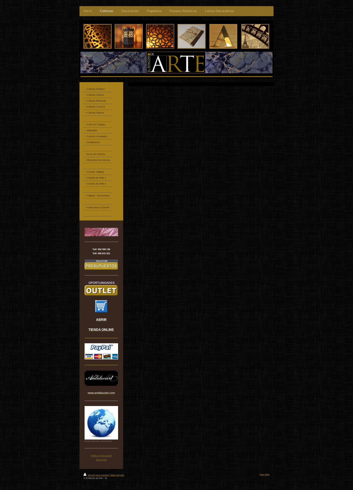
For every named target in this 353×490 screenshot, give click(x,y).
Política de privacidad (101, 455)
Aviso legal (101, 460)
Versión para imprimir (98, 475)
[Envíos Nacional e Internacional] (101, 423)
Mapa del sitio (117, 475)
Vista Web (264, 474)
